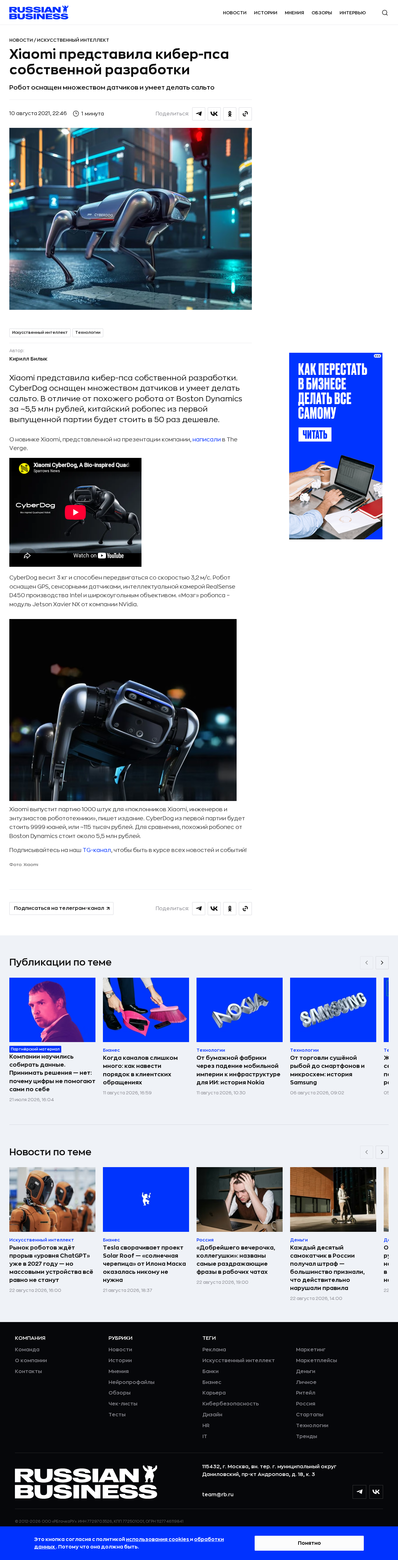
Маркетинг (311, 1349)
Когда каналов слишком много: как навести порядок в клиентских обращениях (140, 1070)
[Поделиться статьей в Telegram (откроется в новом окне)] (198, 113)
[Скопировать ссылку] (245, 113)
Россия (305, 1403)
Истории (265, 13)
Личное (306, 1382)
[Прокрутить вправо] (382, 962)
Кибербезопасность (230, 1403)
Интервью (353, 13)
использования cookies (158, 1539)
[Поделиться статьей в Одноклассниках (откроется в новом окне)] (229, 113)
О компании (31, 1360)
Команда (27, 1349)
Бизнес (211, 1382)
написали (206, 439)
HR (206, 1425)
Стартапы (309, 1414)
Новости (235, 13)
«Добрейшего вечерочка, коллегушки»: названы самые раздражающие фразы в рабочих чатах (236, 1260)
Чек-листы (123, 1403)
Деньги (305, 1371)
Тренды (306, 1436)
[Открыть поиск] (385, 12)
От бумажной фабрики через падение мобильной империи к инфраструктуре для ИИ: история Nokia (238, 1070)
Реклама (214, 1349)
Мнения (294, 13)
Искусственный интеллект (73, 40)
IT (204, 1436)
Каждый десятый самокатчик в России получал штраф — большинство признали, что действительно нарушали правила (327, 1268)
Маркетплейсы (316, 1360)
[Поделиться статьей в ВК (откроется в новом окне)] (214, 113)
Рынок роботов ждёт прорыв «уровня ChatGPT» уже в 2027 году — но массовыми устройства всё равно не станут (51, 1264)
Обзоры (322, 13)
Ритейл (305, 1392)
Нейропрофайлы (132, 1382)
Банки (210, 1371)
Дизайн (212, 1414)
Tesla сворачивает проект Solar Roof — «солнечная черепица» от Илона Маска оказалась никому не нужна (144, 1264)
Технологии (87, 332)
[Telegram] (359, 1492)
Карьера (214, 1392)
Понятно (309, 1543)
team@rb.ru (218, 1494)
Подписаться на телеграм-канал (59, 908)
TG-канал (97, 850)
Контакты (28, 1371)
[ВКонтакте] (376, 1492)
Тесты (117, 1414)
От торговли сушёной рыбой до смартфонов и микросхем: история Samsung (327, 1070)
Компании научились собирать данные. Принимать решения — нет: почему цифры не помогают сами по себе (52, 1073)
